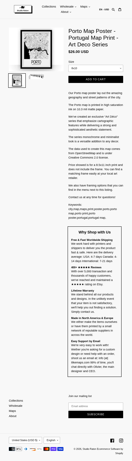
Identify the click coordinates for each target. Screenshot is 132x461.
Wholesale (15, 405)
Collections (16, 400)
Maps (12, 411)
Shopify (119, 453)
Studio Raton (89, 449)
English (51, 440)
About (12, 416)
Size (71, 61)
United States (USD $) (24, 440)
